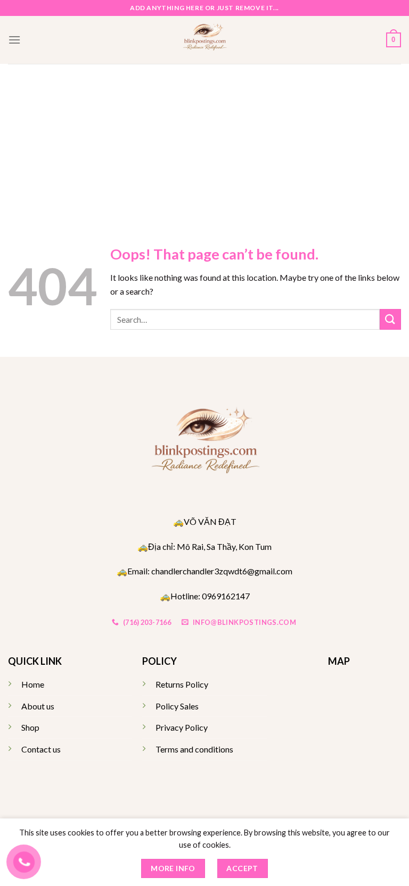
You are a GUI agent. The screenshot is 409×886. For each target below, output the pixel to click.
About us (37, 706)
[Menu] (14, 40)
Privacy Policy (182, 727)
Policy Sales (177, 706)
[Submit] (390, 319)
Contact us (41, 749)
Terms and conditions (194, 749)
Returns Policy (182, 684)
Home (32, 684)
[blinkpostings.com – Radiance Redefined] (205, 40)
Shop (30, 727)
